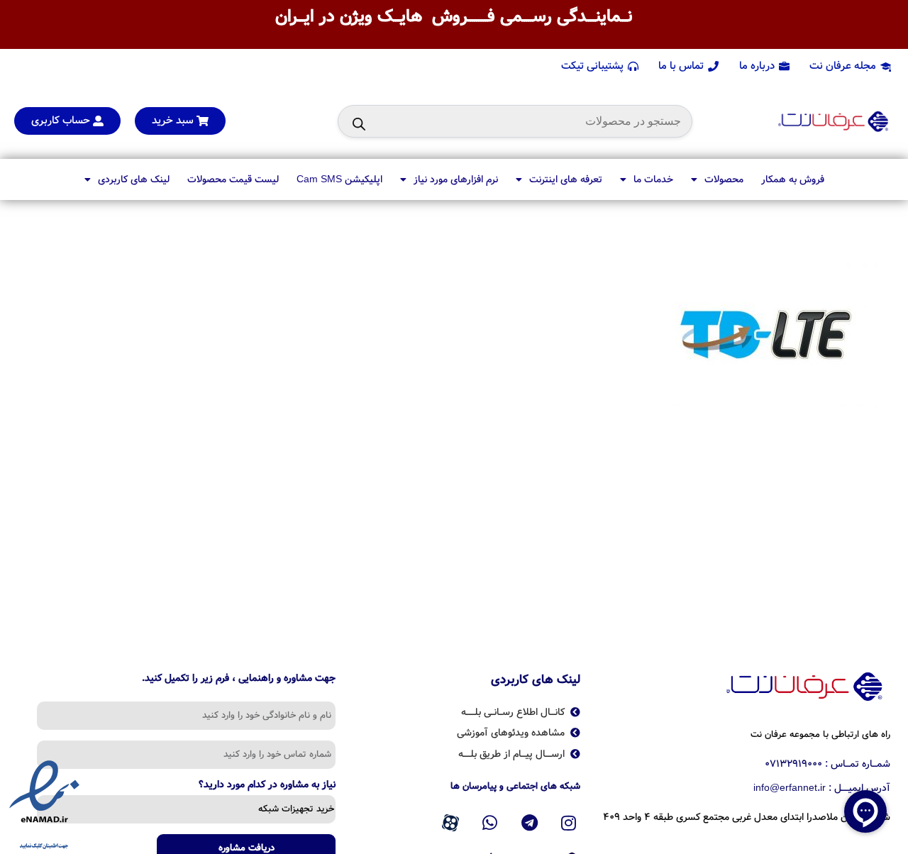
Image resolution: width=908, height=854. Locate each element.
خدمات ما (653, 179)
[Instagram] (569, 823)
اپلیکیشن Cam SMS (339, 179)
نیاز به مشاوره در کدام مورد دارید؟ (267, 786)
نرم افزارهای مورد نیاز (456, 179)
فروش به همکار (792, 179)
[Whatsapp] (490, 823)
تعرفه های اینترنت (565, 179)
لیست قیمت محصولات (233, 179)
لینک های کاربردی (134, 179)
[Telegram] (529, 823)
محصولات (723, 179)
